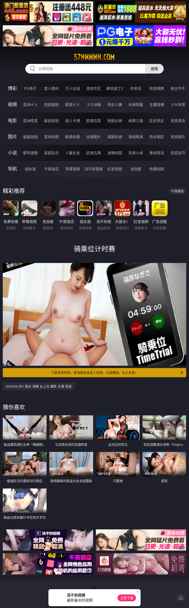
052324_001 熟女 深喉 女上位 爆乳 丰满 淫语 (38, 386)
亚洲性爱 (30, 120)
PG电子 (30, 88)
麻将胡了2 (114, 88)
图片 (12, 137)
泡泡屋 (135, 168)
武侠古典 (93, 152)
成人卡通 (72, 120)
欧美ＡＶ (72, 104)
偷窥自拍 (30, 136)
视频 (12, 104)
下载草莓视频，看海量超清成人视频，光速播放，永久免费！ (94, 372)
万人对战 (72, 88)
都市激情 (30, 152)
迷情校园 (114, 152)
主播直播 (156, 104)
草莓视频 (72, 168)
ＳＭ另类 (178, 104)
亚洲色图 (51, 136)
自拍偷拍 (51, 104)
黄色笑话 (156, 152)
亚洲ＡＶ (30, 104)
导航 (12, 169)
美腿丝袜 (114, 136)
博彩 (12, 88)
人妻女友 (72, 152)
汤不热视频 (93, 168)
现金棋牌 (156, 88)
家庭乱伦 (51, 152)
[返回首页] (180, 597)
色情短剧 (156, 168)
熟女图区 (156, 136)
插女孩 (30, 168)
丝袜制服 (135, 104)
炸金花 (135, 88)
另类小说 (135, 152)
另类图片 (178, 136)
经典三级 (135, 120)
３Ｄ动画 (93, 104)
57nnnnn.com (94, 57)
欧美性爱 (93, 120)
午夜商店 (51, 168)
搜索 (154, 68)
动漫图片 (93, 136)
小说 (12, 153)
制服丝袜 (114, 120)
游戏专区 (93, 88)
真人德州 (51, 88)
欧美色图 (72, 136)
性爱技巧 (178, 152)
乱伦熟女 (156, 120)
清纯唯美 (135, 136)
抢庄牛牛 (178, 88)
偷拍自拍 (51, 120)
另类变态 (178, 120)
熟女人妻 (114, 104)
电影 (12, 120)
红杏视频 (114, 168)
